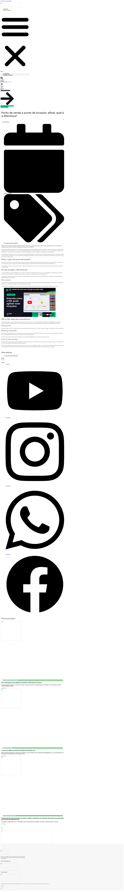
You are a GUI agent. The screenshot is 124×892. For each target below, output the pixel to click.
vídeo (11, 286)
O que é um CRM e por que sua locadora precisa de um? (18, 750)
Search (2, 81)
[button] (15, 42)
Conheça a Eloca (7, 10)
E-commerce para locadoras (11, 243)
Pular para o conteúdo (6, 1)
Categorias (5, 9)
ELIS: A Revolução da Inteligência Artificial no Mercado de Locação (21, 682)
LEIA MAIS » (4, 688)
